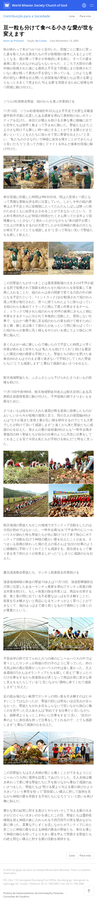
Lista (72, 16)
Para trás (85, 16)
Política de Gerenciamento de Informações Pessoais (33, 893)
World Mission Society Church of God (39, 5)
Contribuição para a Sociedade (26, 16)
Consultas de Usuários (16, 896)
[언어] (84, 5)
